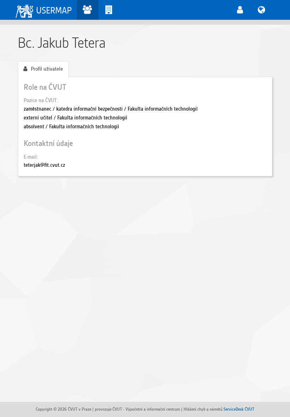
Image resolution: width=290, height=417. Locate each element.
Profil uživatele (47, 69)
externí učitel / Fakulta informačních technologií (75, 117)
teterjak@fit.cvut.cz (44, 165)
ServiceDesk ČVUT (239, 409)
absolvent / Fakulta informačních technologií (71, 126)
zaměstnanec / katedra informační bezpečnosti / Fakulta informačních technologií (111, 109)
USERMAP (54, 10)
